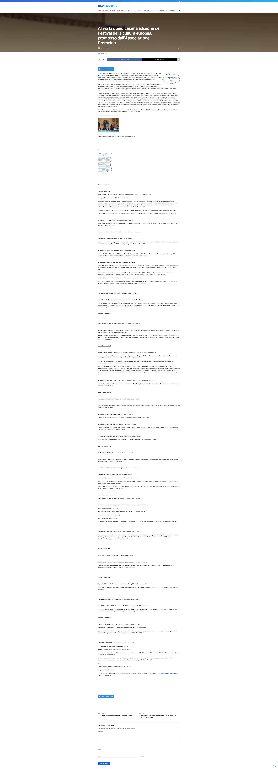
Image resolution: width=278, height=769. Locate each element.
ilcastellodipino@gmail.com (167, 673)
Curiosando (137, 11)
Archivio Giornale (161, 11)
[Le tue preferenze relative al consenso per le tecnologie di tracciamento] (275, 766)
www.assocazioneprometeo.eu (110, 115)
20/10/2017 (119, 48)
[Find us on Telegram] (179, 1)
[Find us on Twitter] (177, 1)
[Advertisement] (154, 5)
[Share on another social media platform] (178, 59)
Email (99, 756)
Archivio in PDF (110, 1)
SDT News (105, 11)
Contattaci (172, 11)
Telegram (119, 1)
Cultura (112, 11)
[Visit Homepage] (107, 5)
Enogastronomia (149, 11)
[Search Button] (179, 11)
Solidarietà (120, 11)
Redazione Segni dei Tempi (108, 48)
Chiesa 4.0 (129, 11)
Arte (124, 48)
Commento (101, 731)
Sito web (142, 756)
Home (99, 11)
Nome (100, 749)
